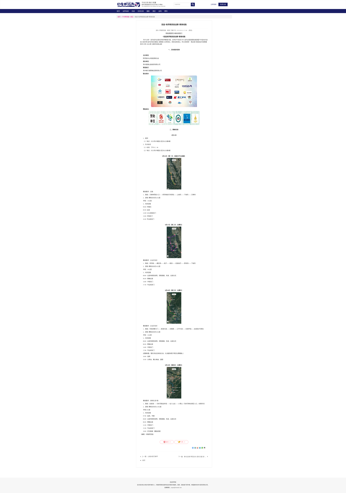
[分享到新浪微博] (198, 447)
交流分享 (141, 11)
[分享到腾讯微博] (200, 447)
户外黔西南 (125, 17)
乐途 (133, 11)
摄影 (148, 11)
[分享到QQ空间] (195, 447)
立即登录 (213, 4)
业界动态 (126, 11)
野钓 (166, 11)
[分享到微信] (202, 447)
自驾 (160, 11)
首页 (118, 11)
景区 (154, 11)
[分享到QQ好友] (205, 447)
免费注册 (223, 4)
